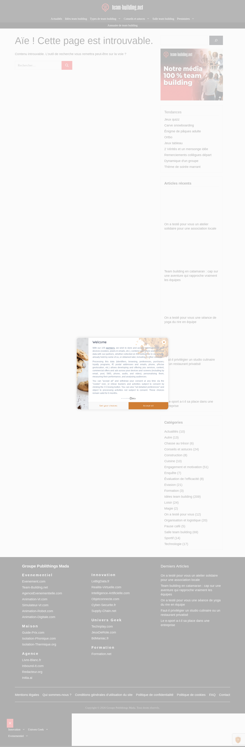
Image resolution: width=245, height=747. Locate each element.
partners (110, 348)
